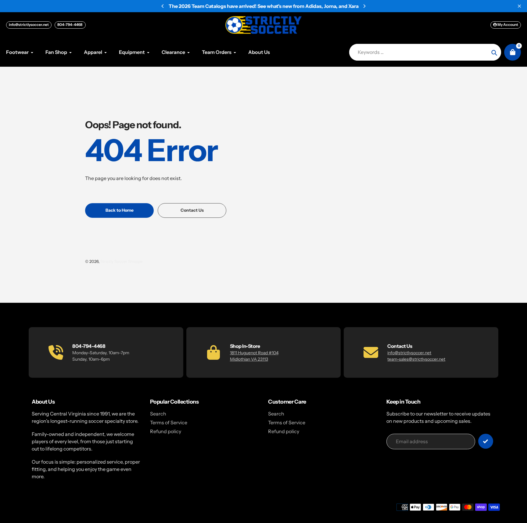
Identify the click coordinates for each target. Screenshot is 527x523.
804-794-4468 (70, 24)
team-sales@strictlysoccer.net (416, 359)
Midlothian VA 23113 (249, 359)
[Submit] (485, 441)
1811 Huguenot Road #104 (254, 352)
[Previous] (163, 6)
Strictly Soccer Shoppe (121, 261)
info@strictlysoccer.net (29, 24)
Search (158, 414)
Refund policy (165, 431)
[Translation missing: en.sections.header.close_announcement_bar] (519, 6)
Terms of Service (168, 422)
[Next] (364, 6)
